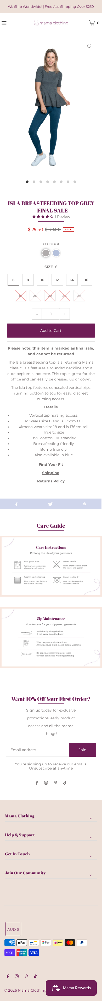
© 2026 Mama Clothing (25, 990)
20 (35, 296)
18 (20, 296)
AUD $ (13, 929)
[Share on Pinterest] (84, 504)
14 (72, 280)
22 (50, 296)
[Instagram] (46, 783)
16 (86, 280)
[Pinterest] (55, 783)
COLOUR (51, 244)
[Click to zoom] (89, 45)
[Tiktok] (64, 783)
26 (79, 296)
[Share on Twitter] (50, 504)
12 (57, 280)
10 (42, 280)
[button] (46, 253)
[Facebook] (37, 783)
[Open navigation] (11, 23)
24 (64, 296)
